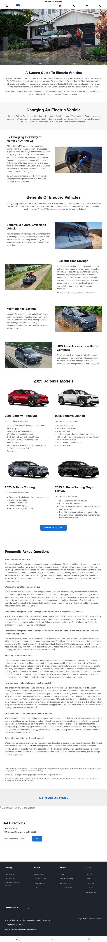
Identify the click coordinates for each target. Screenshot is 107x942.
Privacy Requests (11, 925)
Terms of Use (46, 920)
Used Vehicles (10, 878)
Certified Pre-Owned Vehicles (12, 884)
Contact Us (90, 883)
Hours (88, 878)
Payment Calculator (66, 888)
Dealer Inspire (32, 929)
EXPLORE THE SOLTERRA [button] (53, 528)
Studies (32, 746)
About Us (89, 874)
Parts (36, 888)
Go (37, 839)
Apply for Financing (66, 878)
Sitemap (38, 920)
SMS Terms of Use (10, 920)
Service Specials (39, 883)
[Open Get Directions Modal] (87, 6)
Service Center (39, 874)
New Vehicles (9, 874)
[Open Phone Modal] (100, 6)
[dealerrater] (28, 908)
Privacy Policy (21, 920)
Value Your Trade (65, 883)
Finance (62, 874)
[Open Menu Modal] (6, 6)
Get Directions (91, 888)
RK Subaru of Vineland (95, 919)
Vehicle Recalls (91, 892)
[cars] (23, 908)
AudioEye (20, 925)
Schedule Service (40, 878)
